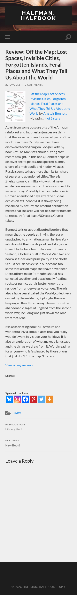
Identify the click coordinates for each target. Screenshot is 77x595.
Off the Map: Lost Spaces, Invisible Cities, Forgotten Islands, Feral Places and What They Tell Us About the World (50, 103)
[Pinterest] (33, 399)
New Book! (12, 443)
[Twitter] (41, 399)
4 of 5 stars (52, 118)
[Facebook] (25, 399)
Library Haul (15, 427)
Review (17, 412)
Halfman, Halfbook (38, 15)
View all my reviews (19, 365)
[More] (49, 399)
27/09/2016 (13, 84)
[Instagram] (17, 399)
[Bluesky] (9, 399)
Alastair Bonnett (55, 113)
